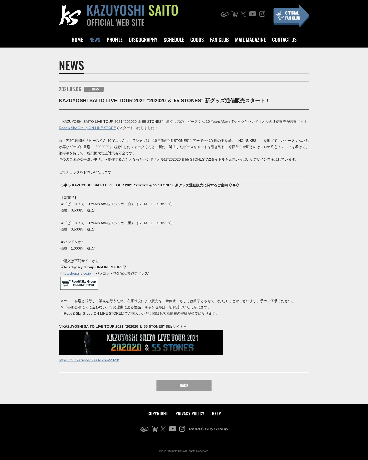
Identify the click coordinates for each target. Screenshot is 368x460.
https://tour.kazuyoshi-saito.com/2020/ (89, 360)
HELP (216, 413)
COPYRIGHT (157, 413)
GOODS (197, 39)
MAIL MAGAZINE (250, 39)
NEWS (94, 39)
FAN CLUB (219, 39)
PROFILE (115, 39)
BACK (184, 385)
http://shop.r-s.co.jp (75, 273)
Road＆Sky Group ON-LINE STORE (87, 128)
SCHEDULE (174, 39)
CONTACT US (284, 39)
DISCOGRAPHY (143, 39)
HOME (77, 39)
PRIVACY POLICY (189, 413)
